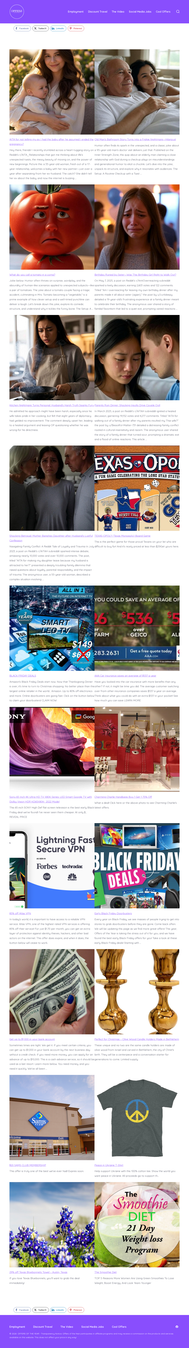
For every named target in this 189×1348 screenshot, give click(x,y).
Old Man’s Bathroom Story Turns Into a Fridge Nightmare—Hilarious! (135, 139)
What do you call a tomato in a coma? (32, 274)
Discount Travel (97, 11)
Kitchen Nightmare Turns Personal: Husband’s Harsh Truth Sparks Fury (51, 405)
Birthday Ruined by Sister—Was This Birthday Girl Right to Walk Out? (135, 274)
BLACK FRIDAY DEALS (22, 675)
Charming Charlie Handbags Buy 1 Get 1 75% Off (123, 796)
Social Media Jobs (140, 11)
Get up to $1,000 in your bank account (32, 1039)
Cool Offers (163, 11)
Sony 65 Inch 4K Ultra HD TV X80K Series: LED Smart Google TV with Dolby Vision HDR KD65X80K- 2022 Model (50, 799)
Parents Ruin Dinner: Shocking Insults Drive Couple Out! (127, 405)
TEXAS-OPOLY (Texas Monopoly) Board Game (122, 535)
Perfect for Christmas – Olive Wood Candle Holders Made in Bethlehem (136, 1039)
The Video (118, 11)
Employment (76, 11)
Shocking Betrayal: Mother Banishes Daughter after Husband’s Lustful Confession (51, 538)
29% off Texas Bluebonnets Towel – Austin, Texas (38, 1272)
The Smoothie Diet (105, 1272)
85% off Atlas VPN (20, 913)
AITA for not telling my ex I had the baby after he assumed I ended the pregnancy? (51, 142)
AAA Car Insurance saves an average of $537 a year (125, 675)
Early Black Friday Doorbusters (113, 913)
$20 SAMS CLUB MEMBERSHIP (27, 1165)
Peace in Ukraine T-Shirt (108, 1165)
